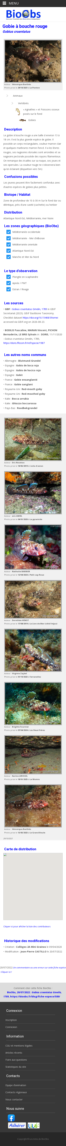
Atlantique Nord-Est (23, 250)
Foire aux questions (16, 1059)
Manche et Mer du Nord (25, 256)
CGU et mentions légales (18, 1045)
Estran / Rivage (20, 289)
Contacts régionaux (16, 1092)
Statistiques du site (15, 1066)
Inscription (11, 1020)
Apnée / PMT (19, 283)
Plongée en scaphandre (25, 276)
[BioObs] (20, 13)
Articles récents (13, 1052)
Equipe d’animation (15, 1085)
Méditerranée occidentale (26, 231)
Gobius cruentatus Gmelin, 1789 (29, 309)
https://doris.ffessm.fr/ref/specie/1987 (24, 343)
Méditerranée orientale (24, 244)
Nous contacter (14, 1099)
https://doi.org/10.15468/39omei (40, 317)
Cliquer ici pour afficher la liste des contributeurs (27, 926)
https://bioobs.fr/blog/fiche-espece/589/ (35, 996)
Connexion (11, 1027)
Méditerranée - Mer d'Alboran (28, 238)
